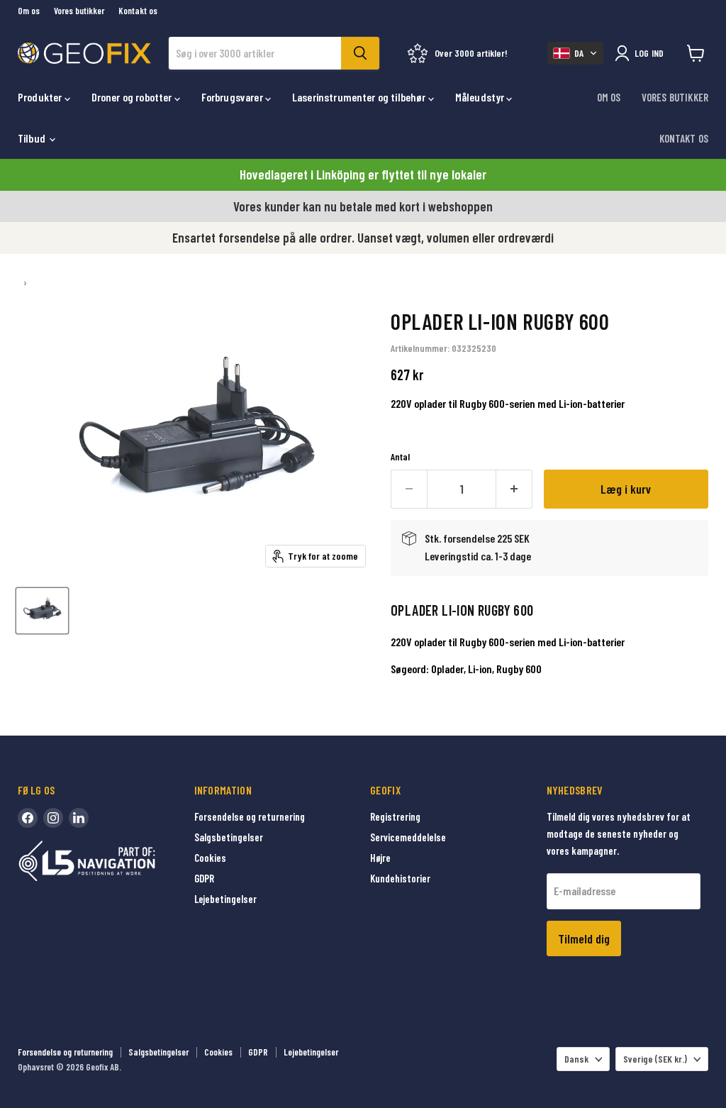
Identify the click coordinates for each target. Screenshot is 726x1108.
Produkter (41, 97)
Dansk (576, 1059)
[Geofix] (117, 883)
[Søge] (360, 53)
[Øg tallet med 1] (514, 489)
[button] (575, 53)
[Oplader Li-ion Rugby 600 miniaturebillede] (42, 610)
